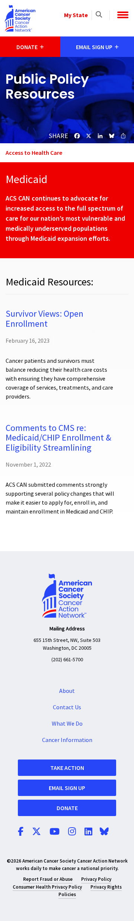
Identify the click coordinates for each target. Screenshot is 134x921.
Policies (67, 894)
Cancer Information (67, 740)
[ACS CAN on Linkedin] (88, 832)
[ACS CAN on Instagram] (72, 832)
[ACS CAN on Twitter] (36, 832)
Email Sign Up (67, 788)
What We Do (67, 723)
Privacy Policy (96, 879)
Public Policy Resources (47, 86)
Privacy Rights (106, 887)
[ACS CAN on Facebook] (20, 832)
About (67, 691)
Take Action (67, 767)
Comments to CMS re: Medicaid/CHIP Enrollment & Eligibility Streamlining (58, 438)
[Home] (20, 18)
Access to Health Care (34, 152)
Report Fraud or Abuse (48, 879)
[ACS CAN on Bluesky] (104, 832)
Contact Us (67, 707)
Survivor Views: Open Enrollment (44, 318)
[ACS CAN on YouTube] (55, 832)
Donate (67, 808)
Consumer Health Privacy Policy (47, 887)
